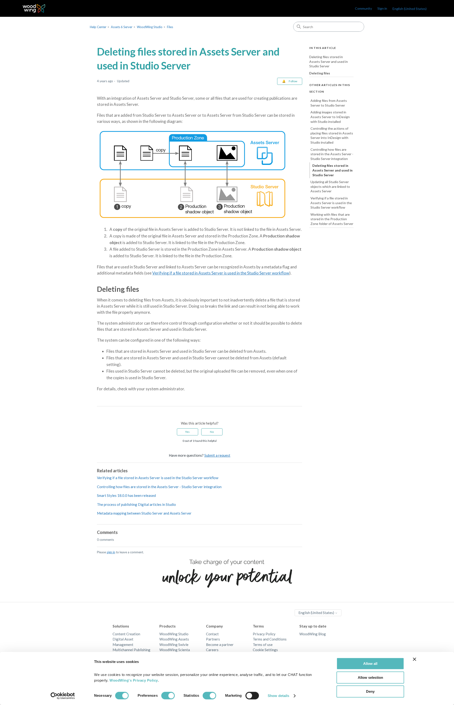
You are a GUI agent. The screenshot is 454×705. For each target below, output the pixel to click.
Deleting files (319, 73)
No (212, 432)
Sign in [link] (382, 8)
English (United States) (316, 612)
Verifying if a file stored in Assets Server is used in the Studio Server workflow (220, 273)
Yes (187, 432)
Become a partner (220, 644)
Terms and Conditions (270, 639)
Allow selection (370, 677)
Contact (212, 634)
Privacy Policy (264, 634)
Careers (212, 650)
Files (170, 27)
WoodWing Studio (149, 27)
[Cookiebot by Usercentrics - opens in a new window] (62, 695)
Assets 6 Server (121, 27)
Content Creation (126, 634)
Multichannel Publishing (131, 650)
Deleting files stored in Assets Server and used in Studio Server (328, 61)
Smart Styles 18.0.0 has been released (126, 495)
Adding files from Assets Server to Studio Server (328, 103)
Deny (370, 691)
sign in (111, 552)
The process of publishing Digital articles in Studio (136, 504)
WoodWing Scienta (174, 650)
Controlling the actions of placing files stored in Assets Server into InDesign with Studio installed (331, 135)
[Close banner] (414, 659)
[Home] (34, 8)
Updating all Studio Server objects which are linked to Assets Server (330, 186)
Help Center (98, 27)
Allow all (370, 664)
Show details (278, 696)
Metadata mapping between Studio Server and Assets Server (144, 513)
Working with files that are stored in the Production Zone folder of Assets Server (331, 219)
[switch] (168, 695)
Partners (213, 639)
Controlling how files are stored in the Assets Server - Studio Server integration (159, 487)
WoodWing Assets (174, 639)
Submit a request (217, 455)
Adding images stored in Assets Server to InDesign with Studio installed (330, 117)
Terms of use (263, 644)
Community (363, 8)
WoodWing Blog (312, 634)
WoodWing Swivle (173, 644)
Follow (293, 81)
